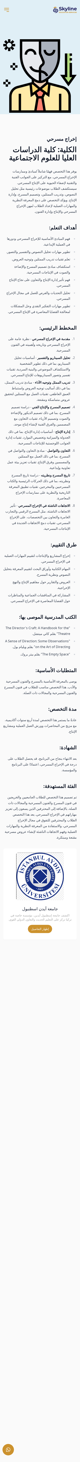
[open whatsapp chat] (8, 1449)
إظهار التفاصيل (40, 929)
